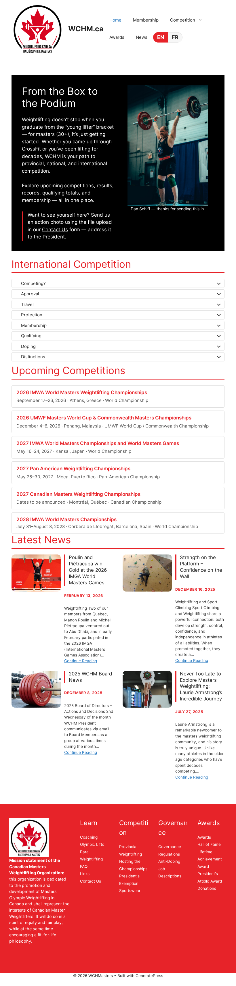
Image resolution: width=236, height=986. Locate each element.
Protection (31, 314)
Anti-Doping (169, 861)
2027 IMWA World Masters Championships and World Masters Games (97, 443)
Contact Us (55, 229)
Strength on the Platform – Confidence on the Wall (201, 566)
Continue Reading (80, 660)
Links (85, 873)
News (141, 37)
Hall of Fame (209, 844)
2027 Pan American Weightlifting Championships (73, 468)
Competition (182, 20)
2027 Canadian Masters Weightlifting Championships (78, 494)
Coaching (89, 837)
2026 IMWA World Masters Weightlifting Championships (81, 392)
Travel (27, 304)
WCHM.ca (86, 28)
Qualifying (31, 335)
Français (175, 37)
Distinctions (33, 356)
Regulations (169, 854)
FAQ (83, 866)
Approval (30, 293)
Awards (116, 37)
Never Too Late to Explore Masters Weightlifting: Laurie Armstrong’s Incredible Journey (201, 686)
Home (115, 20)
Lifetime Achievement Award (209, 859)
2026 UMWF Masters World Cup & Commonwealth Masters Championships (103, 418)
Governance (169, 846)
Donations (206, 888)
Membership (146, 20)
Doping (28, 346)
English (160, 37)
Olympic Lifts (92, 844)
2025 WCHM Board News (90, 677)
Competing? (33, 283)
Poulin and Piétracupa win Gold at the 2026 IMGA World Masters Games (88, 569)
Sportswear (129, 890)
